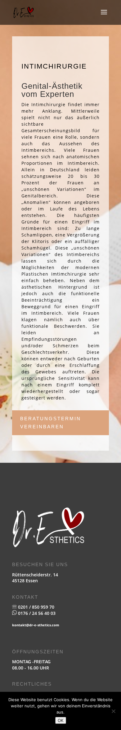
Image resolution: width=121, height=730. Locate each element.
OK (61, 720)
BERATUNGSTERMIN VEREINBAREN (50, 422)
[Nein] (113, 711)
